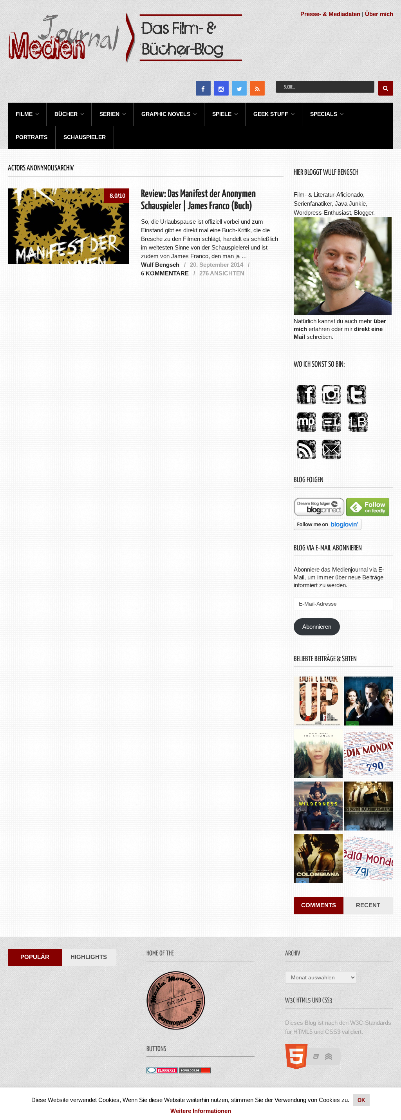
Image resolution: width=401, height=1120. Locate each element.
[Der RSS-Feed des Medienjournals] (306, 459)
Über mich (379, 14)
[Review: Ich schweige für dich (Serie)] (318, 754)
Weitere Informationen (200, 1110)
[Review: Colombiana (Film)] (318, 859)
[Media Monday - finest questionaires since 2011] (175, 1027)
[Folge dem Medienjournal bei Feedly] (367, 514)
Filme (24, 114)
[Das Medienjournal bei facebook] (306, 405)
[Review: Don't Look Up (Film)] (318, 702)
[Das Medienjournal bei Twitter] (356, 405)
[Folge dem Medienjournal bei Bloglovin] (327, 528)
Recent (368, 905)
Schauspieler (84, 137)
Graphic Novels (165, 114)
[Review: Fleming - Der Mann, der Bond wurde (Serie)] (368, 702)
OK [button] (361, 1100)
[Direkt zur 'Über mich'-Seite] (343, 312)
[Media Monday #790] (368, 754)
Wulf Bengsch (160, 264)
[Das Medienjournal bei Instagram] (331, 405)
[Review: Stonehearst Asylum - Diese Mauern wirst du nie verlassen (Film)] (368, 807)
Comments (318, 905)
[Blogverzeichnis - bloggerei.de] (162, 1071)
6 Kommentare (165, 273)
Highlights (88, 957)
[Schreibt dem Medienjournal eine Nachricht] (331, 459)
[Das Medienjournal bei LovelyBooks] (357, 432)
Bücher (66, 114)
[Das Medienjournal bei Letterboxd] (331, 432)
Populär (34, 957)
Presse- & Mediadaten (330, 14)
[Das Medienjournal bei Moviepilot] (306, 432)
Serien (109, 114)
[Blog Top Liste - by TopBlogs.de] (195, 1071)
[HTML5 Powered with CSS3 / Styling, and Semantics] (317, 1067)
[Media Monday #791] (368, 859)
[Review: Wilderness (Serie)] (318, 807)
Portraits (31, 137)
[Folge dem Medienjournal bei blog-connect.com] (319, 514)
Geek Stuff (270, 114)
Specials (323, 114)
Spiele (221, 114)
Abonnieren (316, 626)
